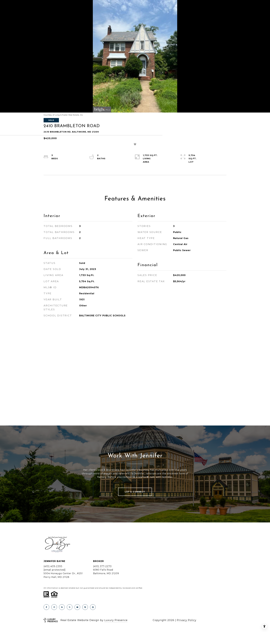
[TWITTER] (69, 607)
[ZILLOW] (93, 607)
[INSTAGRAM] (54, 607)
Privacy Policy (186, 620)
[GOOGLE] (85, 607)
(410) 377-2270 (102, 566)
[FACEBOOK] (46, 607)
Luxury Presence (116, 620)
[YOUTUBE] (77, 607)
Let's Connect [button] (135, 491)
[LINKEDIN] (62, 607)
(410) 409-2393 (53, 566)
